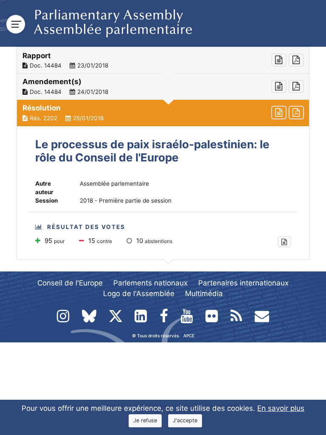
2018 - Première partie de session (125, 200)
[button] (163, 60)
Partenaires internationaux (243, 283)
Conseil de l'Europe (70, 283)
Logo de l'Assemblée (138, 293)
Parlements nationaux (150, 283)
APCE (188, 335)
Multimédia (204, 293)
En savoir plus (280, 408)
